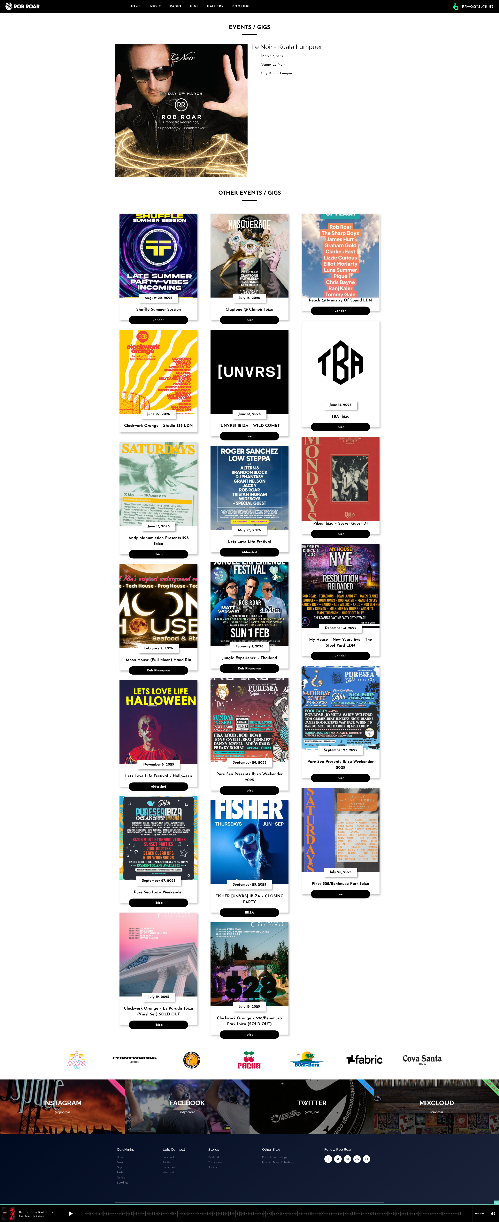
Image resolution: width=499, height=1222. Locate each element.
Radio (175, 6)
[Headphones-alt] (366, 1159)
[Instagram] (347, 1159)
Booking (241, 6)
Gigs (194, 6)
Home (135, 6)
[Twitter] (338, 1159)
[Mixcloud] (357, 1159)
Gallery (215, 6)
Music (155, 6)
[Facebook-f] (328, 1159)
